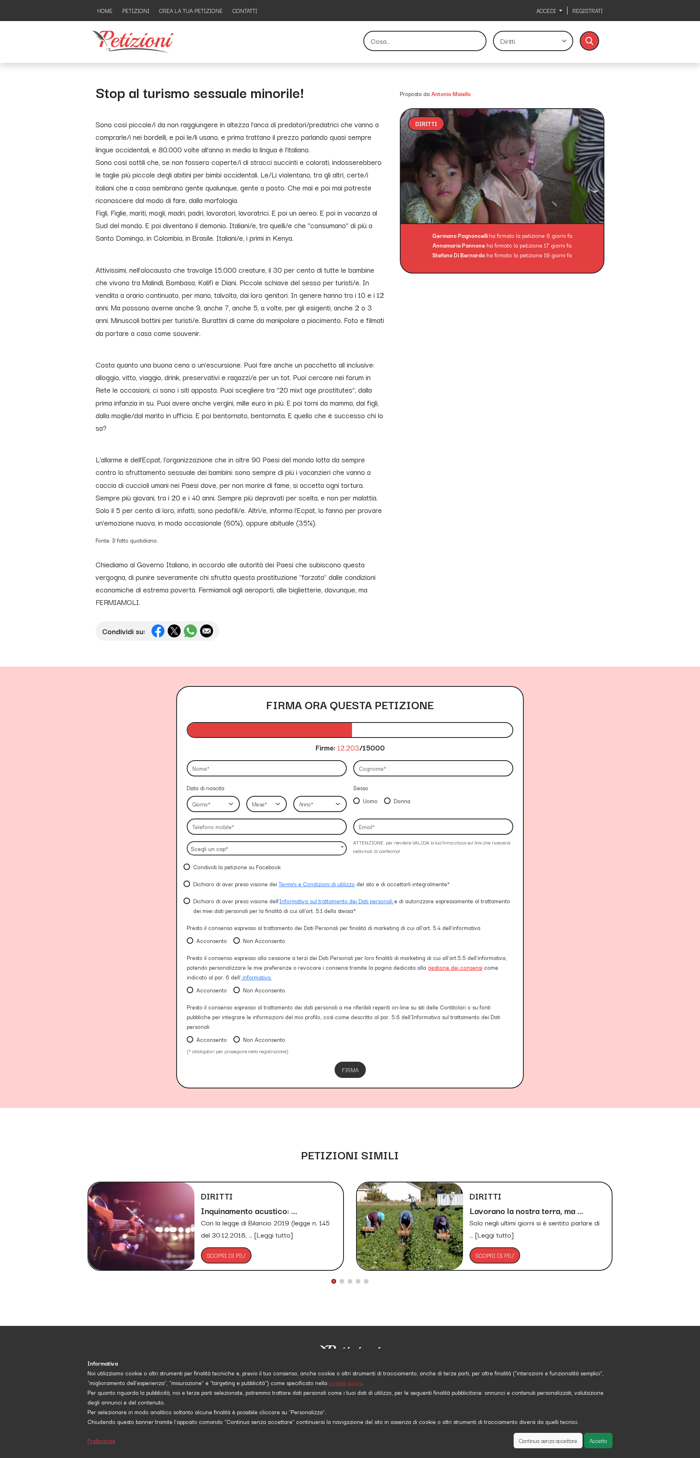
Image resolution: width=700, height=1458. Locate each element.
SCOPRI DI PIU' (226, 1255)
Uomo (370, 800)
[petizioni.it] (132, 40)
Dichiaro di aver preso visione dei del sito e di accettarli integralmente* (321, 883)
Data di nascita (205, 787)
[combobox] (267, 848)
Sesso (360, 787)
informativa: (256, 977)
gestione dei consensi (455, 967)
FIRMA (350, 1069)
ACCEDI (546, 10)
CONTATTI (245, 10)
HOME (105, 10)
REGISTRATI (587, 10)
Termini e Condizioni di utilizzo (317, 883)
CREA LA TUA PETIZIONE (191, 10)
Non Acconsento (264, 940)
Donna (402, 800)
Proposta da (415, 93)
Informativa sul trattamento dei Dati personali (337, 900)
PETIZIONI (135, 10)
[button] (333, 1281)
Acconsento (211, 940)
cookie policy (345, 1382)
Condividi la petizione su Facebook (237, 866)
